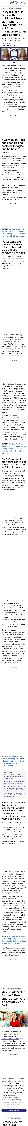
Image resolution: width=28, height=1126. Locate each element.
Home (3, 8)
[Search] (21, 3)
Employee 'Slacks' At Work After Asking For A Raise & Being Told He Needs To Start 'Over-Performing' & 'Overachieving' (13, 761)
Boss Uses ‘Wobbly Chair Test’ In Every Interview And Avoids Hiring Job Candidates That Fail (14, 788)
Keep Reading (14, 1111)
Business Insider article (10, 1039)
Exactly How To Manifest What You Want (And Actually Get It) (14, 782)
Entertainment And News (14, 8)
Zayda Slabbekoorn (7, 1009)
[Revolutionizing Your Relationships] (14, 2)
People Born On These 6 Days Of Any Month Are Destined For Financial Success (14, 794)
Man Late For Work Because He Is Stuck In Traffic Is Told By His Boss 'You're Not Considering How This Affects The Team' (13, 448)
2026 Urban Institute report (13, 1079)
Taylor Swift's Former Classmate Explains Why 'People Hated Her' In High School (14, 776)
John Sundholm (6, 43)
